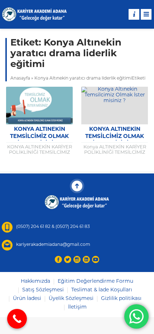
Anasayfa (20, 78)
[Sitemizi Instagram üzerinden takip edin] (77, 259)
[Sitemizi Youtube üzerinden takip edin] (95, 259)
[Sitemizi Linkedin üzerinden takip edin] (86, 259)
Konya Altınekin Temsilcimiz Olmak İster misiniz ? (39, 137)
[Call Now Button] (17, 319)
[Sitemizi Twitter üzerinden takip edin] (67, 259)
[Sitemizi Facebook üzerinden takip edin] (58, 259)
